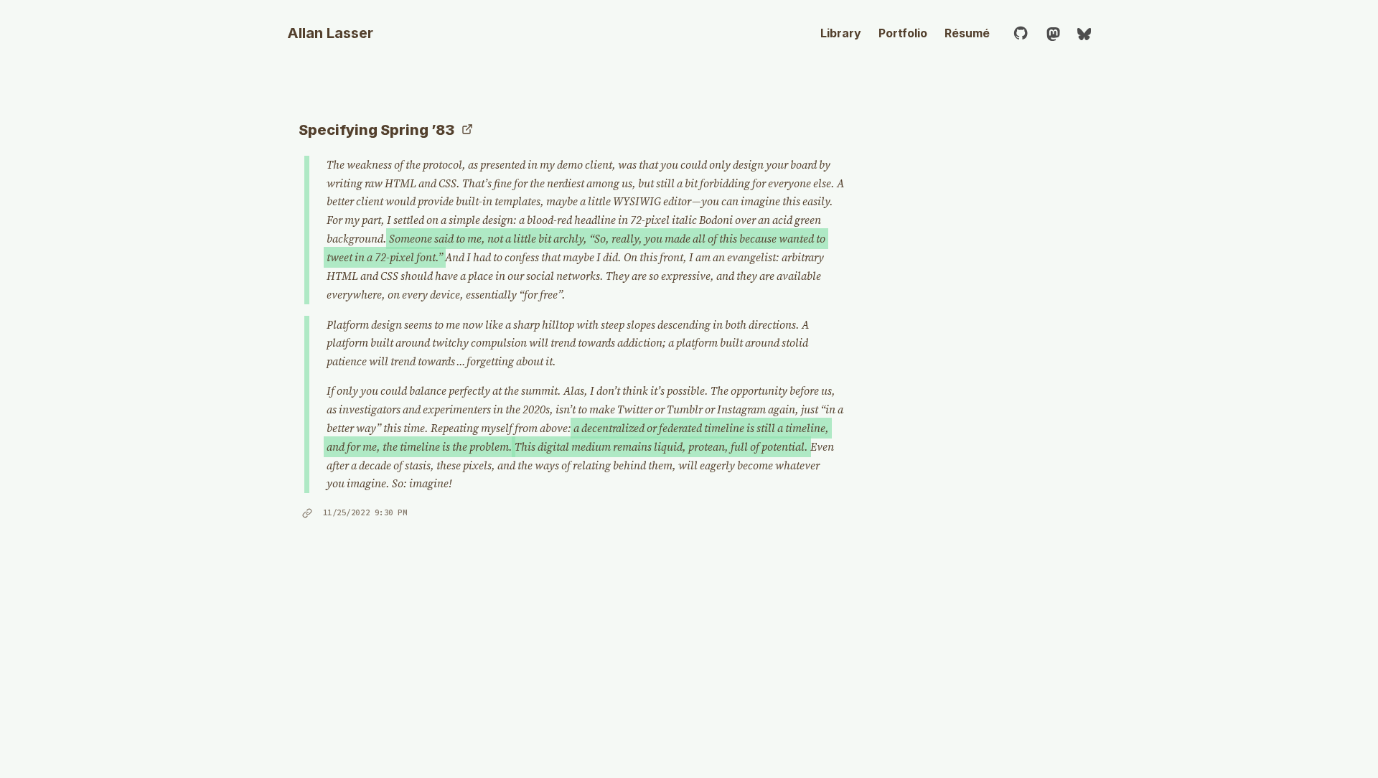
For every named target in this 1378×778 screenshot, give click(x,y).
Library (840, 33)
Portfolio (902, 33)
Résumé (967, 33)
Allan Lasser (330, 33)
